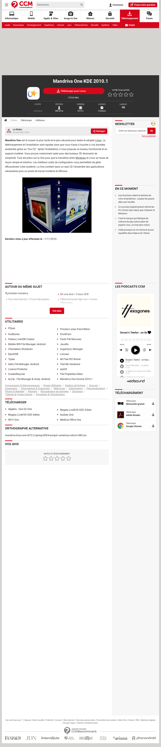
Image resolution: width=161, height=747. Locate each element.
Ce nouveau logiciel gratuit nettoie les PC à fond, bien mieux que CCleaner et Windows (136, 210)
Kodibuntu (14, 334)
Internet (60, 25)
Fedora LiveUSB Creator (21, 339)
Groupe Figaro (69, 723)
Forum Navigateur (39, 299)
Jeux (69, 25)
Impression (11, 388)
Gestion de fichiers (75, 385)
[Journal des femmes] (13, 738)
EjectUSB (13, 354)
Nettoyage (59, 388)
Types (11, 359)
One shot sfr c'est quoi (20, 307)
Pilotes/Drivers (81, 25)
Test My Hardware (70, 364)
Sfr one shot (67, 294)
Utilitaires (40, 120)
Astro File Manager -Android (23, 364)
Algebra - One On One (20, 409)
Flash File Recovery (70, 339)
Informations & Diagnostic (35, 388)
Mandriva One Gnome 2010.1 (76, 379)
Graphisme (49, 25)
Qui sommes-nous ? (14, 720)
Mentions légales (148, 720)
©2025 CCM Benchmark (87, 723)
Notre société (38, 720)
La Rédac (17, 129)
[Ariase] (120, 738)
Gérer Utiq (122, 720)
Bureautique (18, 25)
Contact (58, 720)
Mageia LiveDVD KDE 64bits (24, 414)
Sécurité (94, 25)
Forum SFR (82, 294)
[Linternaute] (50, 738)
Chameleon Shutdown (20, 349)
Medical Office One (70, 419)
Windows (80, 157)
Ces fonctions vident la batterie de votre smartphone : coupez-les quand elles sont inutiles (136, 198)
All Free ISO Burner (70, 359)
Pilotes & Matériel (14, 391)
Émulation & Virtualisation (50, 394)
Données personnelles (85, 720)
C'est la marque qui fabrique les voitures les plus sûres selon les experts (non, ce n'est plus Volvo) (134, 221)
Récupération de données (55, 391)
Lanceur (64, 354)
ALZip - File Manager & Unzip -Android (29, 379)
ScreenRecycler (16, 374)
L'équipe (27, 720)
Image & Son (70, 18)
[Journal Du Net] (31, 738)
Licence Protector (17, 369)
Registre (32, 391)
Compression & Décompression (22, 385)
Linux (98, 140)
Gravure (93, 385)
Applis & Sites (51, 18)
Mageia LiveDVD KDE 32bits (76, 409)
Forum (149, 18)
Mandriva (59, 111)
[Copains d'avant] (86, 738)
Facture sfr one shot (71, 307)
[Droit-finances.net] (69, 738)
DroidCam (65, 334)
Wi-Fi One (13, 419)
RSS (137, 720)
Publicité (49, 720)
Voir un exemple (148, 136)
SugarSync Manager (71, 349)
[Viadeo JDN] (103, 738)
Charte (131, 720)
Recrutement (69, 720)
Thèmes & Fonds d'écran (18, 394)
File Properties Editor (71, 374)
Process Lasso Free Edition (75, 329)
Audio (7, 25)
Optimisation (76, 388)
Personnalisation (95, 388)
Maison (90, 18)
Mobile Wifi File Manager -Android (27, 344)
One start (13, 299)
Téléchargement (129, 18)
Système (105, 25)
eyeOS (63, 369)
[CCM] (22, 5)
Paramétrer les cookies (106, 720)
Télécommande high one (73, 299)
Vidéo (114, 25)
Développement (34, 25)
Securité (110, 18)
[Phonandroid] (144, 738)
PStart (11, 328)
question (144, 5)
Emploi (131, 25)
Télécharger (26, 120)
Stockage (77, 391)
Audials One (66, 414)
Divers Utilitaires (52, 385)
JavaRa (64, 344)
